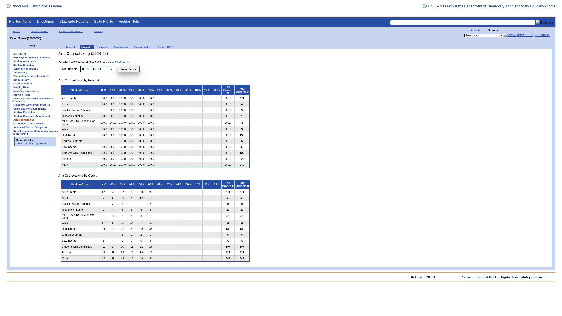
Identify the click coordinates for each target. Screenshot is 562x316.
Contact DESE (486, 277)
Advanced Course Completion (30, 127)
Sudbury (98, 31)
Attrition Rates (21, 94)
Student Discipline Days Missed (31, 116)
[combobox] (462, 22)
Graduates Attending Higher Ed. (31, 105)
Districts (475, 30)
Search (16, 31)
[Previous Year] (26, 46)
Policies (467, 277)
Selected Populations (25, 68)
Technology (20, 72)
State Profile (103, 21)
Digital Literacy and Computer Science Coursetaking (35, 132)
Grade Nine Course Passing (29, 123)
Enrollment (19, 53)
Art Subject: (69, 69)
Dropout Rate (21, 80)
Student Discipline (24, 112)
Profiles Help (129, 21)
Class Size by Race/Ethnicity (29, 108)
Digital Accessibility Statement (524, 277)
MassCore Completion (26, 91)
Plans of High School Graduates (31, 76)
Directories (45, 21)
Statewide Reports (73, 21)
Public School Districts (71, 31)
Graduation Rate (22, 83)
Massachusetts (39, 31)
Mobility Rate (21, 87)
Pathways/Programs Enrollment (31, 57)
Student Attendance (25, 61)
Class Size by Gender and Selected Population (33, 99)
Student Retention (24, 65)
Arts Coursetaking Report (32, 143)
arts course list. (121, 61)
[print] (225, 55)
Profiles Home (20, 21)
